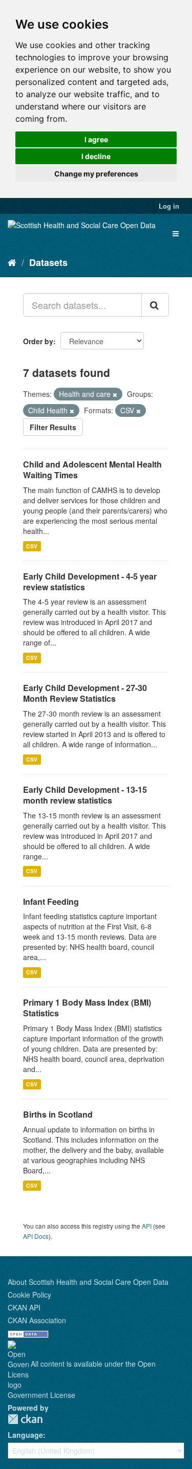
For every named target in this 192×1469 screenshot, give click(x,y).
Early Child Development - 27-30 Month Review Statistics (85, 693)
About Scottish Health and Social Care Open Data (88, 1282)
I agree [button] (96, 139)
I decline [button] (96, 156)
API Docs (36, 1236)
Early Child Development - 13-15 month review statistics (85, 795)
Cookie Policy (29, 1294)
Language (25, 1435)
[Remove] (115, 394)
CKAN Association (37, 1320)
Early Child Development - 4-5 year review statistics (90, 581)
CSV (31, 546)
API (147, 1225)
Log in (169, 206)
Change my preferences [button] (96, 173)
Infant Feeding (51, 901)
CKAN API (24, 1307)
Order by (38, 341)
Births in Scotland (58, 1114)
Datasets (48, 262)
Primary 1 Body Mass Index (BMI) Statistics (87, 1007)
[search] (155, 305)
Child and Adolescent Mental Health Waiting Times (92, 469)
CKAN (25, 1419)
